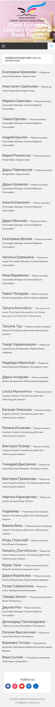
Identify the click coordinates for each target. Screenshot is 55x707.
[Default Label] (21, 686)
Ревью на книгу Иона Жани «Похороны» (24, 625)
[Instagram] (14, 686)
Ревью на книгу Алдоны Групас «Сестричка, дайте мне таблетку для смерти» (26, 414)
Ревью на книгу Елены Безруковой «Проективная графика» (26, 348)
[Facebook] (7, 686)
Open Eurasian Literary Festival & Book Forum (27, 29)
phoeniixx (35, 702)
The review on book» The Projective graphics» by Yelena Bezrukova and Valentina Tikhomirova (26, 312)
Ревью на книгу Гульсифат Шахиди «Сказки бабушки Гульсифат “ (24, 225)
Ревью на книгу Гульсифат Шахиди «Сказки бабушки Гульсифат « (25, 261)
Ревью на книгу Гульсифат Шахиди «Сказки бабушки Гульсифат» (24, 123)
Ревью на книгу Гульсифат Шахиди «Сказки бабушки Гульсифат (26, 105)
